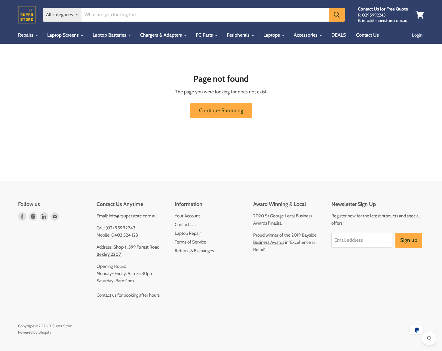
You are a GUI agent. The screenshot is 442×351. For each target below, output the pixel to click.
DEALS (338, 35)
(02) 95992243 (120, 228)
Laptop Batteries (110, 35)
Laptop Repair (188, 233)
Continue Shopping (221, 110)
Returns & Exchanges (194, 250)
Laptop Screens (63, 35)
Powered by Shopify (34, 332)
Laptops (272, 35)
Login (417, 35)
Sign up (408, 240)
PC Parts (205, 35)
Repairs (26, 35)
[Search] (337, 15)
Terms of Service (190, 242)
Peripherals (239, 35)
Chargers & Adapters (161, 35)
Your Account (187, 216)
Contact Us (367, 35)
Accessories (306, 35)
